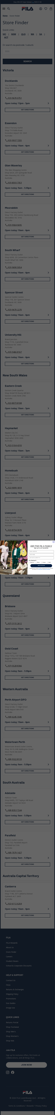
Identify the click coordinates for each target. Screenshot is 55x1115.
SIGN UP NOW (41, 565)
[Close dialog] (53, 542)
